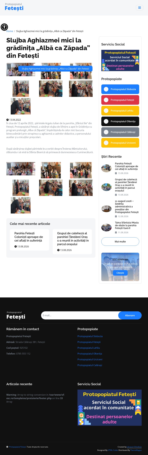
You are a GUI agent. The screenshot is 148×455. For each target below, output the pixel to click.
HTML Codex (113, 450)
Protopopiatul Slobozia (90, 336)
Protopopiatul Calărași (89, 365)
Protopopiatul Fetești (89, 342)
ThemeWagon (136, 450)
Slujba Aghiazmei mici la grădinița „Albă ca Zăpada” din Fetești (48, 47)
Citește (120, 272)
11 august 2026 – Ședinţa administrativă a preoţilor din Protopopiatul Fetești (127, 207)
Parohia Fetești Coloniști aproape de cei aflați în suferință (28, 237)
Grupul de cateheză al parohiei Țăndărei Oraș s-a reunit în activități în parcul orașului (73, 239)
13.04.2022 (15, 119)
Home (9, 31)
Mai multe (120, 241)
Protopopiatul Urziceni (89, 359)
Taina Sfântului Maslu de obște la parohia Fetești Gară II (127, 225)
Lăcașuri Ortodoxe (134, 447)
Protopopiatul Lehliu (88, 347)
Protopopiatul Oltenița (89, 353)
